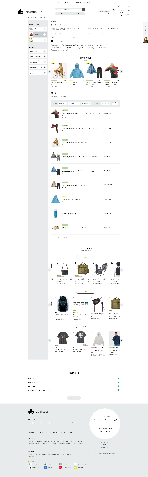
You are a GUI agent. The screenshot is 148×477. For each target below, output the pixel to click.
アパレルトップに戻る (58, 41)
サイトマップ (81, 443)
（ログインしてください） (72, 422)
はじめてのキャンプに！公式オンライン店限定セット (37, 61)
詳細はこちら (74, 398)
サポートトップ (32, 441)
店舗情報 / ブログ (56, 454)
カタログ (53, 441)
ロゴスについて (37, 454)
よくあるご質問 (81, 441)
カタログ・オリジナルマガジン (73, 454)
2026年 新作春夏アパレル (35, 56)
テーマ (77, 13)
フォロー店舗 (48, 432)
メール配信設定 (64, 432)
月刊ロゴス (44, 454)
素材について (32, 456)
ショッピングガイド (46, 443)
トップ (30, 454)
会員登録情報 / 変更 (33, 432)
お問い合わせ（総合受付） (34, 443)
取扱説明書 (39, 441)
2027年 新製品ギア (34, 51)
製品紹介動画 (46, 441)
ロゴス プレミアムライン (57, 422)
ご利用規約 (54, 443)
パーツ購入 (65, 441)
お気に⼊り (41, 432)
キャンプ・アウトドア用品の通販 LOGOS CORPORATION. (105, 453)
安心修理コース (73, 441)
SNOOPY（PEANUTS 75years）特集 (36, 72)
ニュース (74, 443)
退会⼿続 (71, 432)
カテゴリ (63, 13)
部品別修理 (59, 441)
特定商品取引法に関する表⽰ (65, 443)
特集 (49, 454)
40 (105, 103)
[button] (49, 71)
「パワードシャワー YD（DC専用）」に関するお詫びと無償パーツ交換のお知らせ (73, 2)
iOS (101, 431)
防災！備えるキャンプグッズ (36, 67)
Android (108, 431)
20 (102, 103)
